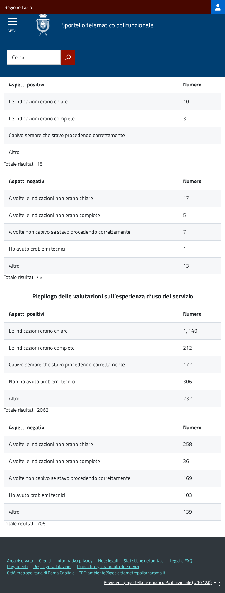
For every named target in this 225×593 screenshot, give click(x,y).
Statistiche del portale (144, 560)
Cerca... (20, 57)
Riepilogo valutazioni (52, 566)
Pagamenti (17, 566)
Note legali (108, 560)
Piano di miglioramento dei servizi (108, 566)
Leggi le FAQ (181, 560)
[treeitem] (218, 7)
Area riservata (20, 560)
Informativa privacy (74, 560)
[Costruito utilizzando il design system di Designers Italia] (217, 584)
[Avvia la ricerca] (68, 57)
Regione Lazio (18, 7)
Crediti (45, 560)
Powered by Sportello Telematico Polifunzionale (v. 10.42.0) (158, 582)
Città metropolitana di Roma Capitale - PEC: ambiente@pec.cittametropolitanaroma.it (86, 572)
